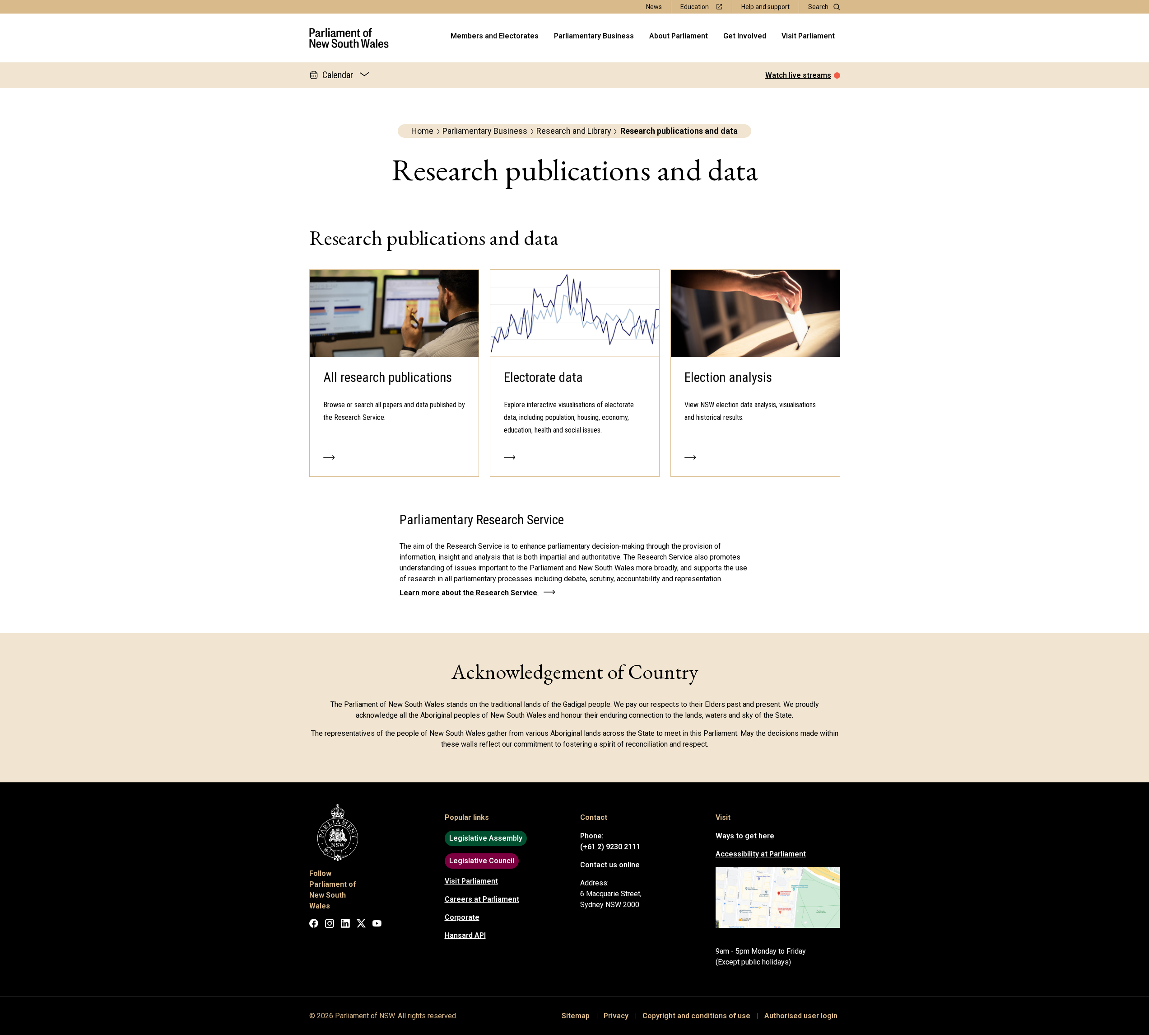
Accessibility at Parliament (761, 854)
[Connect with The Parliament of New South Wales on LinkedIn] (345, 925)
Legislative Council (481, 860)
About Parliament (678, 36)
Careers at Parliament (482, 899)
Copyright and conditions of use (696, 1015)
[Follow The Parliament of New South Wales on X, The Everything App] (361, 925)
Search (818, 6)
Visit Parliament (808, 36)
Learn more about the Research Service (469, 592)
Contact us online (610, 865)
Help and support (765, 6)
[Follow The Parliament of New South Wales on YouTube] (376, 925)
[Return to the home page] (349, 38)
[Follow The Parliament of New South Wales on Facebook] (313, 925)
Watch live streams (798, 75)
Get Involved (744, 36)
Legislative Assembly (485, 838)
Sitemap (576, 1015)
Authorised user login (800, 1015)
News (654, 6)
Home (422, 131)
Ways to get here (745, 836)
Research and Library (573, 131)
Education (694, 6)
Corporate (462, 917)
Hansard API (465, 935)
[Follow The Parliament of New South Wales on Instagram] (329, 925)
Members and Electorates (495, 36)
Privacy (616, 1015)
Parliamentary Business (594, 36)
